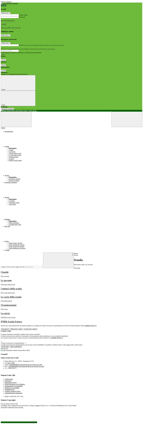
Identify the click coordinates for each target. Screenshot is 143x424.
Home (76, 253)
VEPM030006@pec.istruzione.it (26, 366)
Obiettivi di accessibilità (12, 388)
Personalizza (5, 329)
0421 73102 (11, 363)
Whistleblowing (9, 389)
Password (22, 17)
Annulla (4, 109)
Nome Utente (23, 15)
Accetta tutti (30, 329)
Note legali (8, 381)
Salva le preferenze (15, 347)
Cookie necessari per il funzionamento (13, 343)
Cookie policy (9, 379)
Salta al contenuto (6, 1)
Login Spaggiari (50, 49)
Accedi (3, 5)
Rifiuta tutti (16, 329)
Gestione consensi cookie (12, 391)
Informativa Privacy (11, 382)
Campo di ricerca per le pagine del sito (12, 267)
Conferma (10, 109)
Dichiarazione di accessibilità (13, 386)
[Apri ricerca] (126, 119)
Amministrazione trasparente (13, 393)
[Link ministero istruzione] (9, 3)
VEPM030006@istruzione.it (25, 364)
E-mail (21, 45)
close (3, 128)
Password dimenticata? (8, 20)
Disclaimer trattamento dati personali (12, 407)
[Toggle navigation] (16, 119)
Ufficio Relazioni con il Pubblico (15, 384)
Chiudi (3, 60)
